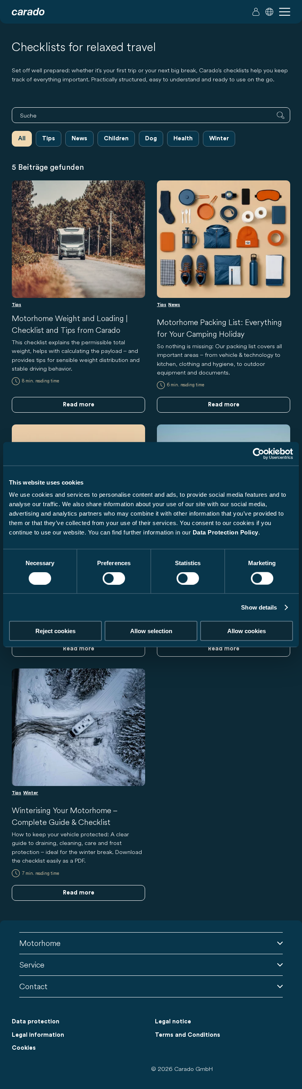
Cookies (24, 1048)
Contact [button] (33, 986)
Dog (151, 138)
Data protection (35, 1022)
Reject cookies (55, 631)
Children (116, 138)
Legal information (38, 1035)
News (79, 138)
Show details (259, 607)
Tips (48, 138)
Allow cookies (246, 631)
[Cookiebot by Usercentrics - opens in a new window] (258, 453)
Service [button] (31, 965)
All (22, 138)
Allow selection (151, 631)
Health (183, 138)
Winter (219, 138)
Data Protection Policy (225, 532)
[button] (269, 12)
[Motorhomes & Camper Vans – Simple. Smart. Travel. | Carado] (28, 12)
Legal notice (173, 1022)
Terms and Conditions (187, 1035)
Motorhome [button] (40, 943)
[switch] (114, 578)
